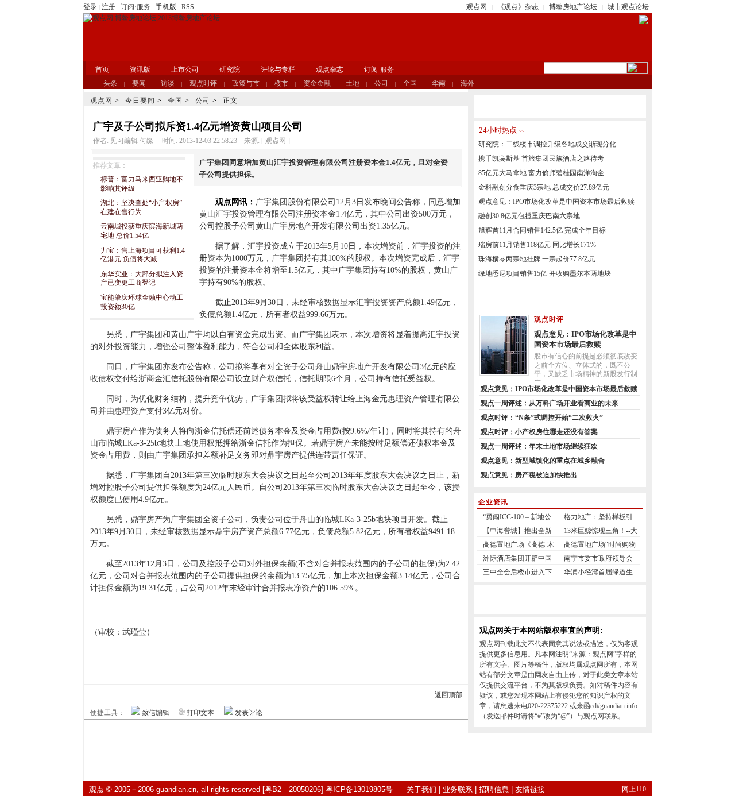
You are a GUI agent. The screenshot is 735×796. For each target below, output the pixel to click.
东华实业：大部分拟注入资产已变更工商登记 (141, 278)
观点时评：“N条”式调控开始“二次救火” (542, 418)
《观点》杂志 (518, 7)
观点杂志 (329, 69)
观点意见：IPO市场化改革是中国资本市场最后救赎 (556, 202)
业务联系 (458, 789)
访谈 (168, 83)
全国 (410, 83)
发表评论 (248, 713)
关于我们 (421, 789)
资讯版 (140, 69)
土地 (352, 83)
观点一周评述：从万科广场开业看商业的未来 (549, 403)
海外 (467, 83)
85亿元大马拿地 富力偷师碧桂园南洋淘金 (541, 173)
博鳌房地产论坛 (573, 7)
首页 (102, 69)
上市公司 (185, 69)
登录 (90, 7)
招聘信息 (494, 789)
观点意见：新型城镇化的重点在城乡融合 (543, 461)
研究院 (229, 69)
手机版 (166, 7)
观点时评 (203, 83)
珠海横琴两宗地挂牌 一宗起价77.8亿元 (536, 259)
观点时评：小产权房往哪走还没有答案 (539, 432)
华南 (439, 83)
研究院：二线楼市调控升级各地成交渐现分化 (547, 144)
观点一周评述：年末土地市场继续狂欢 (539, 446)
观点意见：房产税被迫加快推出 (529, 475)
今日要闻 (140, 100)
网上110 (634, 789)
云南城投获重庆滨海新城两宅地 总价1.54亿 (141, 230)
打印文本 (200, 713)
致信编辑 (155, 713)
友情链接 (530, 789)
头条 (110, 83)
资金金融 (317, 83)
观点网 (476, 7)
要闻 (139, 83)
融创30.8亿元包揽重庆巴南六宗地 (529, 216)
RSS (187, 7)
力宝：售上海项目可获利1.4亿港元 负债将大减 (142, 255)
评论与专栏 (278, 69)
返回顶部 (448, 695)
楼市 (281, 83)
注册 (108, 7)
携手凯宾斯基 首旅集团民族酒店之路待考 (541, 158)
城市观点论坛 (628, 7)
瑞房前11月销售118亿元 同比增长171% (537, 245)
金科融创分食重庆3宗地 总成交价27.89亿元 (543, 187)
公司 (381, 83)
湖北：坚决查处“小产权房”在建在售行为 (141, 207)
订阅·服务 (135, 7)
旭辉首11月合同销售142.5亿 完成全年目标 (542, 230)
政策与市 (246, 83)
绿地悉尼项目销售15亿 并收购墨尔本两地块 (544, 273)
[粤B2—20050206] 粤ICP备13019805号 (327, 789)
